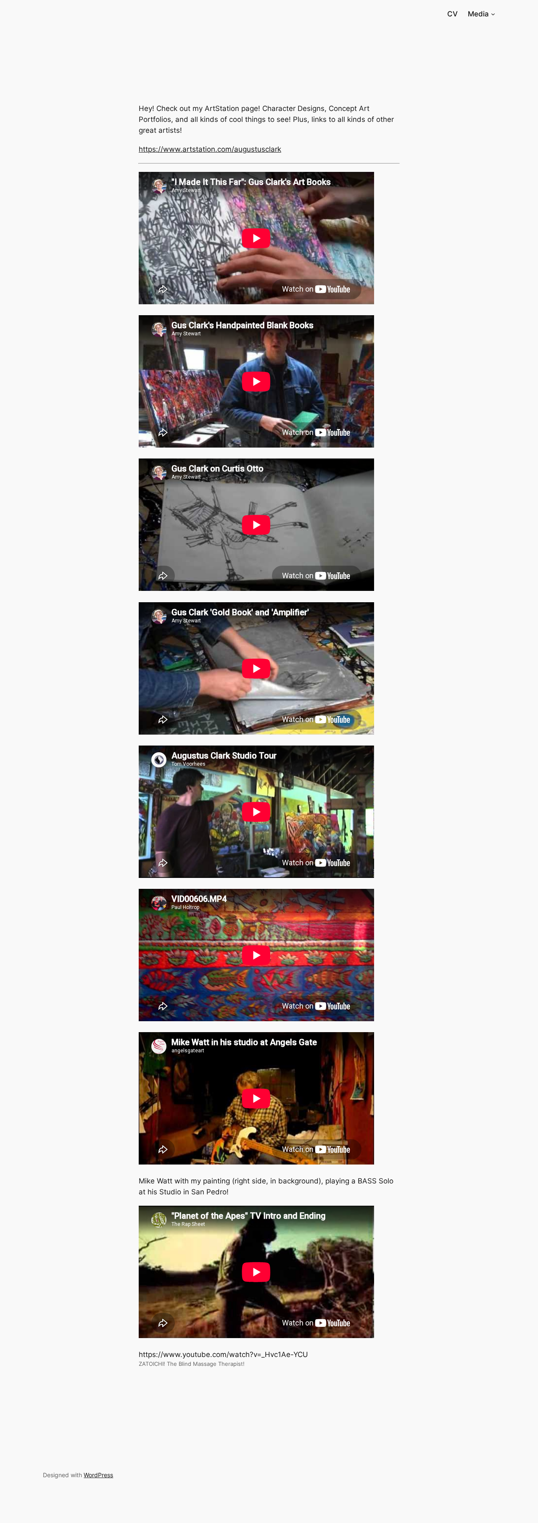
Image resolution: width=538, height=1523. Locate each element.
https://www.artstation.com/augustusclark (210, 149)
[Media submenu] (493, 14)
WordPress (98, 1474)
